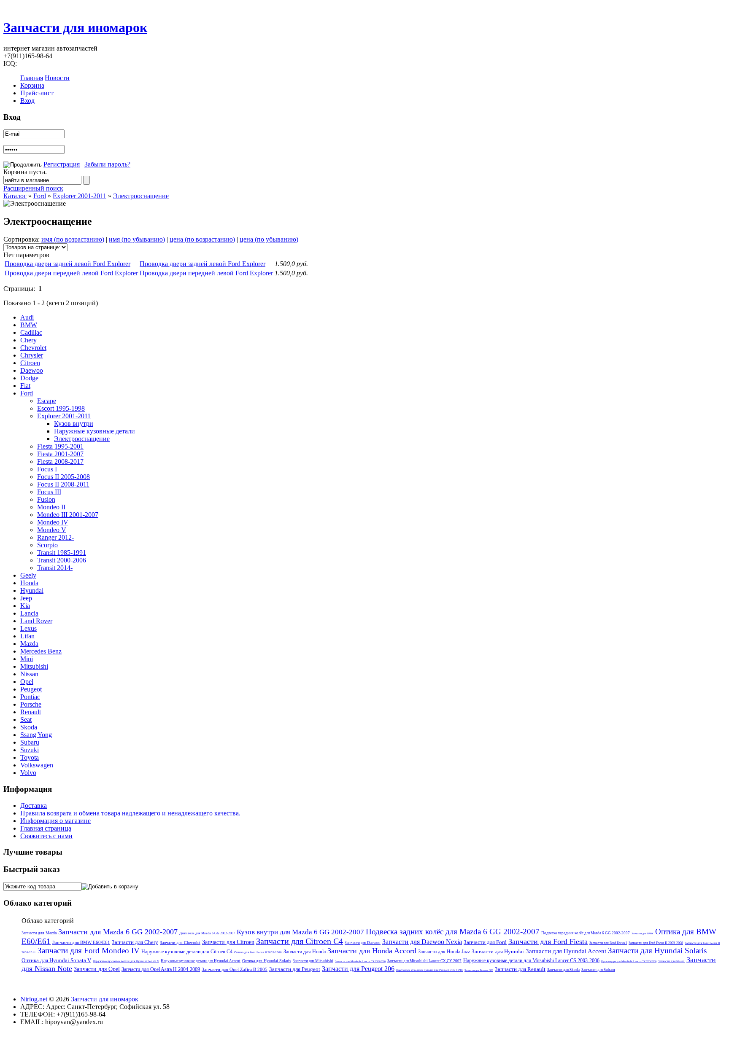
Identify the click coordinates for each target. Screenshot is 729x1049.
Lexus (28, 628)
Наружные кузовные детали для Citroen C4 (186, 952)
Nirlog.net (33, 999)
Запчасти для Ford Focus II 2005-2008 (656, 943)
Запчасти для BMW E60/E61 (81, 942)
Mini (26, 658)
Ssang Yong (36, 734)
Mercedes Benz (41, 651)
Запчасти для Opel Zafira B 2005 (234, 969)
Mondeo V (51, 529)
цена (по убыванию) (269, 239)
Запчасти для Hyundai (498, 951)
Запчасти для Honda (305, 952)
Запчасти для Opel (97, 969)
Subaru (29, 742)
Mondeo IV (52, 522)
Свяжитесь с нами (46, 835)
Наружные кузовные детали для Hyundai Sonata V (126, 961)
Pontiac (30, 696)
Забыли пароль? (107, 164)
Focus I (47, 469)
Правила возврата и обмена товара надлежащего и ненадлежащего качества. (130, 813)
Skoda (28, 727)
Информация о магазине (55, 820)
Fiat (25, 385)
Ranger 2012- (55, 537)
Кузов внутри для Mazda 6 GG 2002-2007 (300, 932)
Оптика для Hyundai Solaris (266, 960)
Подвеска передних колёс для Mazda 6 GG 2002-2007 (585, 933)
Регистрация (61, 164)
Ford (39, 195)
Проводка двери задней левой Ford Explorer (67, 263)
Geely (28, 575)
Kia (25, 605)
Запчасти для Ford (485, 942)
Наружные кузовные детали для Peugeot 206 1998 (429, 970)
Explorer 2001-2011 (79, 195)
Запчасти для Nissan (671, 961)
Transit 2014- (55, 567)
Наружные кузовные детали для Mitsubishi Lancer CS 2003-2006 (531, 960)
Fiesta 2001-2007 (60, 453)
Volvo (28, 772)
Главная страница (45, 828)
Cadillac (31, 332)
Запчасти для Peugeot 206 (358, 968)
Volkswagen (36, 765)
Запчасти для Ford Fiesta (548, 941)
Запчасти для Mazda (39, 933)
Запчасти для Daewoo (363, 943)
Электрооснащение (141, 195)
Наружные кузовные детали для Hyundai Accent (200, 961)
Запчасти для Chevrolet (180, 942)
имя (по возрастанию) (72, 239)
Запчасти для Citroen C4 (299, 941)
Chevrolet (33, 347)
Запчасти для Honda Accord (371, 951)
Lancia (29, 613)
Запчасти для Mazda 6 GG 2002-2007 (118, 932)
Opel (26, 681)
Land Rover (36, 620)
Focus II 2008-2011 (63, 484)
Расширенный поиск (33, 188)
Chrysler (31, 355)
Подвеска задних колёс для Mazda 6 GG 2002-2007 (453, 931)
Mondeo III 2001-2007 (67, 514)
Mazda (29, 643)
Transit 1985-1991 (61, 552)
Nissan (29, 674)
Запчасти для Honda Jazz (444, 952)
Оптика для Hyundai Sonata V (56, 960)
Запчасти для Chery (135, 942)
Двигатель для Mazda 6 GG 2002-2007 (207, 933)
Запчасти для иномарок (75, 27)
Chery (28, 340)
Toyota (29, 757)
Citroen (30, 362)
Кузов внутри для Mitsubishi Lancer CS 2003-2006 (628, 961)
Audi (27, 317)
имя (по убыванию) (137, 239)
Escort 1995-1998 (61, 408)
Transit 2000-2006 (61, 560)
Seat (26, 719)
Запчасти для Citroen (228, 942)
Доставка (33, 805)
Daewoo (31, 370)
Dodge (29, 378)
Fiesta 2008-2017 (60, 461)
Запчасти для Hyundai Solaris (657, 950)
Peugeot (31, 689)
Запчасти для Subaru (598, 970)
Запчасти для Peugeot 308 (478, 970)
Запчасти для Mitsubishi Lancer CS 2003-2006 (360, 961)
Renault (30, 711)
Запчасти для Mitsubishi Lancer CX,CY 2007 (424, 961)
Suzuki (29, 749)
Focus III (49, 491)
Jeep (26, 598)
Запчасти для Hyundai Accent (566, 951)
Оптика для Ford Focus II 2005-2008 (258, 952)
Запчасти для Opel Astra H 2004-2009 (161, 969)
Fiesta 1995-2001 (60, 446)
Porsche (30, 704)
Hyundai (31, 590)
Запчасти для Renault (520, 969)
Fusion (46, 499)
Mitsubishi (34, 666)
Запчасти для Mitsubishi (313, 961)
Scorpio (47, 545)
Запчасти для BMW (642, 933)
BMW (28, 324)
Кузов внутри (73, 423)
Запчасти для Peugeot (294, 969)
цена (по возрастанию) (202, 239)
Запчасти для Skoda (563, 970)
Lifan (27, 636)
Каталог (15, 195)
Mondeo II (51, 507)
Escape (46, 400)
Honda (29, 582)
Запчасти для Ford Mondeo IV (89, 950)
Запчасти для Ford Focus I (608, 943)
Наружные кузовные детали (94, 431)
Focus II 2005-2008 (63, 476)
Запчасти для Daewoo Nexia (422, 941)
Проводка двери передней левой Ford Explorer (71, 273)
